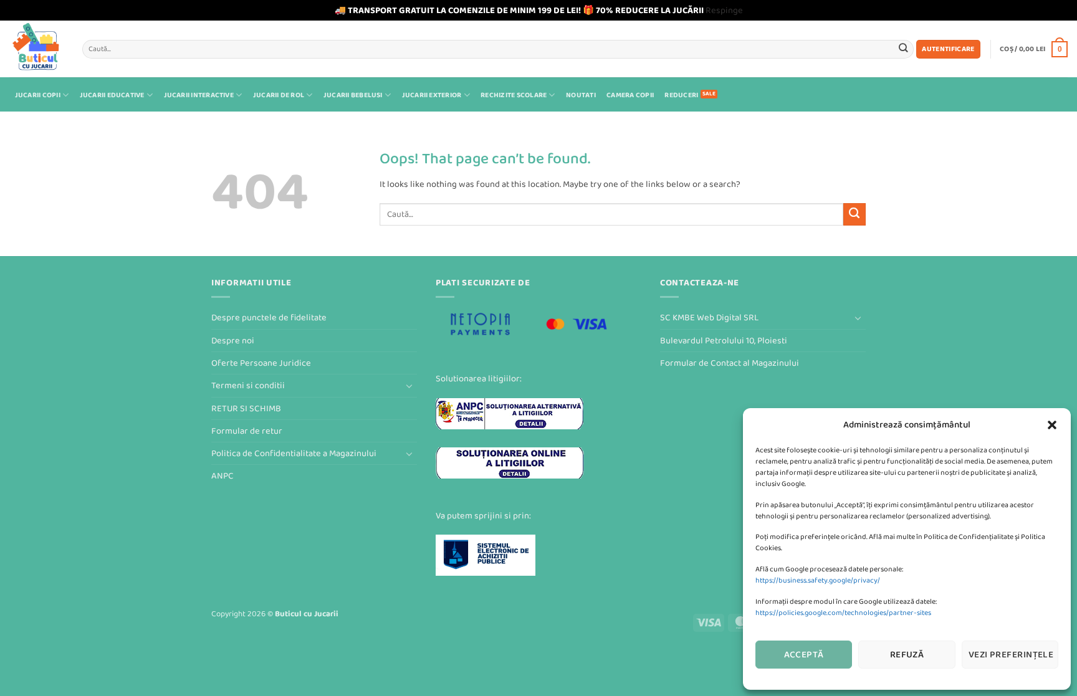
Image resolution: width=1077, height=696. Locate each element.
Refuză (907, 654)
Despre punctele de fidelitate (269, 317)
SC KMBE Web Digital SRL (709, 317)
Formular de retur (246, 431)
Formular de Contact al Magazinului (729, 363)
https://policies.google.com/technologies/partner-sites (843, 613)
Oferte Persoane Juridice (261, 363)
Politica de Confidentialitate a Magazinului (293, 453)
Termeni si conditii (248, 385)
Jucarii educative (112, 95)
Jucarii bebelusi (353, 95)
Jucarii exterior (432, 95)
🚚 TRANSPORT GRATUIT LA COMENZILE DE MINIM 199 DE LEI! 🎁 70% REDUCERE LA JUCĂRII (519, 10)
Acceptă (804, 654)
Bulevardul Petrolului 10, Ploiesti (723, 340)
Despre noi (232, 340)
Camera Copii (630, 95)
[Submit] (903, 49)
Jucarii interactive (199, 95)
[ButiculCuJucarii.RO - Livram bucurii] (36, 49)
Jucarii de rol (278, 95)
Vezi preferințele (1011, 654)
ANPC (222, 476)
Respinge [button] (724, 10)
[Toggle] (409, 386)
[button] (1052, 425)
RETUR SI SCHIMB (246, 408)
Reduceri (681, 95)
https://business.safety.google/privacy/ (817, 580)
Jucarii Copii (37, 95)
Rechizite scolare (514, 95)
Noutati (581, 95)
